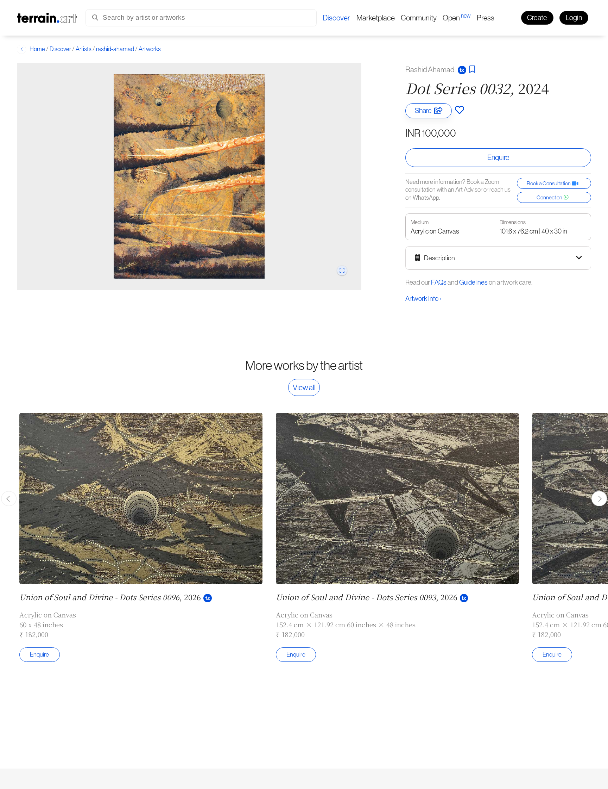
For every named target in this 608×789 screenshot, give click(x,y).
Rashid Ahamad (430, 69)
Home (37, 49)
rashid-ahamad (115, 49)
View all (304, 387)
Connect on (550, 197)
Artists (83, 49)
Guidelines (473, 282)
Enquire (498, 157)
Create (537, 17)
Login (574, 17)
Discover (60, 49)
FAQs (438, 282)
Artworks (150, 49)
